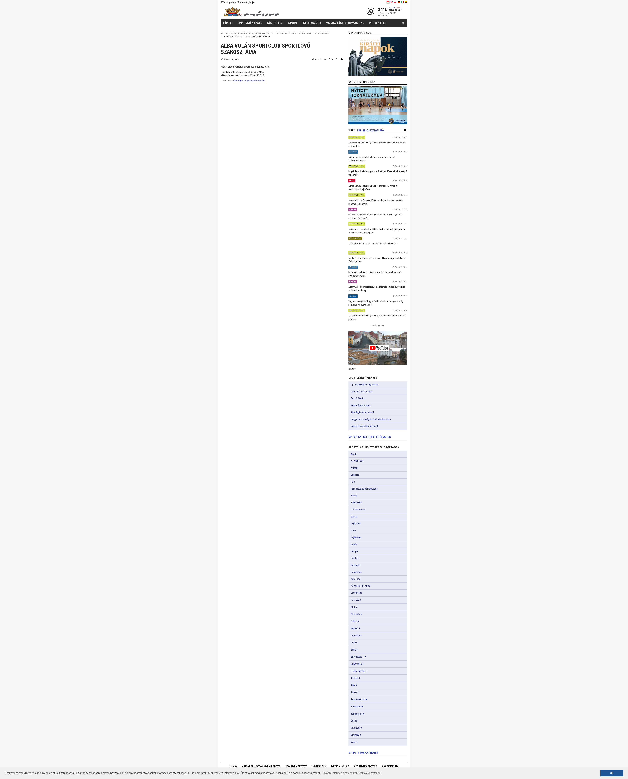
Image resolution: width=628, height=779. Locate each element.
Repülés (354, 628)
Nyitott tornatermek (363, 752)
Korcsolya (355, 578)
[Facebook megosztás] (329, 59)
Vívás (353, 742)
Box (353, 481)
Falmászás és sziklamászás (364, 488)
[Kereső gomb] (403, 23)
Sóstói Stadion (358, 398)
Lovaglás (355, 600)
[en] (392, 2)
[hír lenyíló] (405, 130)
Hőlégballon (356, 502)
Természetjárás (358, 699)
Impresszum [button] (319, 766)
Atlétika (354, 467)
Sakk (353, 649)
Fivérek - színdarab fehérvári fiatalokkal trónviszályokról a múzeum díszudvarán (375, 216)
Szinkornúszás (358, 671)
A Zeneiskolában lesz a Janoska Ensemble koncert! (372, 243)
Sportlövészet (322, 33)
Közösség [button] (274, 23)
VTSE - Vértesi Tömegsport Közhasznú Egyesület (249, 33)
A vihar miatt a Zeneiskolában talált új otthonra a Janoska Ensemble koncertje (375, 202)
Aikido (354, 454)
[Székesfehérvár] (251, 11)
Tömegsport (356, 713)
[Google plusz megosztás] (337, 59)
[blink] (406, 2)
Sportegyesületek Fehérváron (369, 437)
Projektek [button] (377, 23)
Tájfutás (355, 678)
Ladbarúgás (356, 592)
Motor (354, 607)
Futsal (354, 495)
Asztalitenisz (357, 460)
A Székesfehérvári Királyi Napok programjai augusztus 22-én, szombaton (377, 144)
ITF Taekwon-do (358, 509)
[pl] (395, 2)
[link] (377, 56)
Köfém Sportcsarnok (361, 405)
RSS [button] (232, 766)
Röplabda (355, 635)
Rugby (354, 642)
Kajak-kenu (356, 537)
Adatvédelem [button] (390, 766)
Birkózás (355, 474)
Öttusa (354, 621)
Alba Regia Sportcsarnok (362, 412)
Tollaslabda (356, 706)
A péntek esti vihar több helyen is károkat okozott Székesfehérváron (372, 159)
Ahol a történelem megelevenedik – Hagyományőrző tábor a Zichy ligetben (376, 260)
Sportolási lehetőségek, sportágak (294, 33)
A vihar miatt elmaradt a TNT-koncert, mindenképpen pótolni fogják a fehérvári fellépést (376, 231)
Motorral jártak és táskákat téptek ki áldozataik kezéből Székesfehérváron (374, 274)
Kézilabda (355, 565)
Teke (353, 685)
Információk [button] (311, 23)
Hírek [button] (227, 23)
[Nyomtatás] (342, 59)
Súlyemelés (356, 664)
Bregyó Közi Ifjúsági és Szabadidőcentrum (371, 419)
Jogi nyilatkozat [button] (296, 766)
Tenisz (354, 692)
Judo (353, 530)
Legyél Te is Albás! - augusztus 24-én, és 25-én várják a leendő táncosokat (377, 173)
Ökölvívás (355, 614)
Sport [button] (292, 23)
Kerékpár (355, 558)
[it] (402, 2)
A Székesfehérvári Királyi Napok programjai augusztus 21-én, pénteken (377, 317)
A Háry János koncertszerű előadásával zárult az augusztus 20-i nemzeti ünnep (376, 288)
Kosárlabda (356, 572)
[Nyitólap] (222, 33)
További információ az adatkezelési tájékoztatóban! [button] (351, 773)
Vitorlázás (356, 727)
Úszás (354, 720)
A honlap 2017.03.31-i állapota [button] (261, 766)
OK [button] (612, 773)
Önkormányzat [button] (249, 23)
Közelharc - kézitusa (360, 585)
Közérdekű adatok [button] (365, 766)
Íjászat (354, 516)
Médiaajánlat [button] (340, 766)
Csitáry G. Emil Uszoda (361, 391)
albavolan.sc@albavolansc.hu (249, 80)
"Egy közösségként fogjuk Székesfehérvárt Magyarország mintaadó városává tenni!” (375, 303)
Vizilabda (355, 735)
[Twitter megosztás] (333, 59)
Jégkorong (356, 523)
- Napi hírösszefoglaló (370, 130)
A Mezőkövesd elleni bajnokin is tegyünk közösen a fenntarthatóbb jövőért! (372, 187)
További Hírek (377, 325)
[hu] (388, 2)
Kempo (354, 551)
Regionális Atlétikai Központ (364, 426)
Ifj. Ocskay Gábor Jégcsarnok (365, 384)
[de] (399, 2)
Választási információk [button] (344, 23)
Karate (354, 544)
